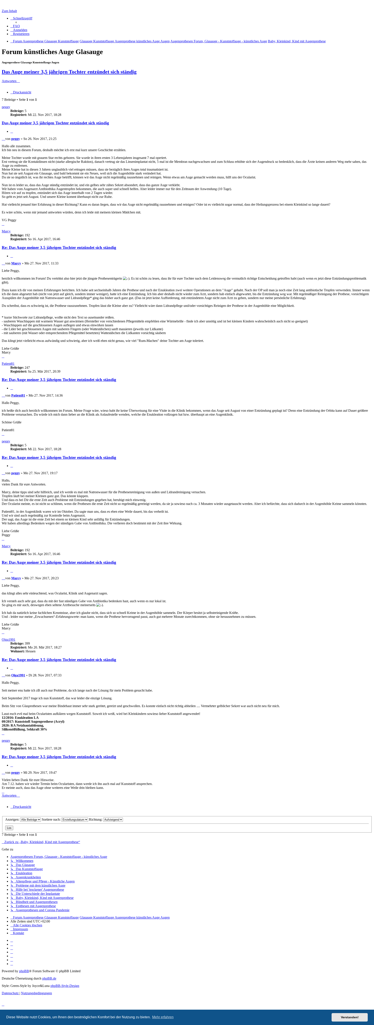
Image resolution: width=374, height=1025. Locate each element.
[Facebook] (11, 944)
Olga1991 (8, 639)
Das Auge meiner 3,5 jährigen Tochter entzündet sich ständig (69, 72)
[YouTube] (11, 964)
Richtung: (96, 819)
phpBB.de (49, 978)
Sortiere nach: (51, 819)
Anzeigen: (12, 819)
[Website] (11, 940)
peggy (6, 107)
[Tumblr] (11, 960)
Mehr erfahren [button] (163, 1017)
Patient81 (8, 363)
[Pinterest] (11, 956)
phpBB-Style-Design (64, 986)
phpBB (24, 971)
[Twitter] (11, 948)
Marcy (6, 231)
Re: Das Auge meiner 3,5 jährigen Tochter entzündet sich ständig (59, 247)
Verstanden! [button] (350, 1017)
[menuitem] (15, 26)
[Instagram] (11, 952)
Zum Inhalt (9, 11)
